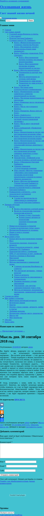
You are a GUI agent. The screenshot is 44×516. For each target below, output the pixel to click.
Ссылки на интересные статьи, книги (24, 228)
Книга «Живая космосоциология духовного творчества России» (27, 44)
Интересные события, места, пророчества (26, 313)
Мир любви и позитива (14, 298)
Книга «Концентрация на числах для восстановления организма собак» (29, 133)
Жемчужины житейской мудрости (23, 301)
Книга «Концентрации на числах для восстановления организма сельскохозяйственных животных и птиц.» (29, 144)
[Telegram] (22, 408)
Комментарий (6, 442)
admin (30, 347)
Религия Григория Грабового (21, 38)
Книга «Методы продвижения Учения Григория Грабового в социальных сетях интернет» (26, 183)
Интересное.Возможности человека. (23, 230)
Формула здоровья (16, 260)
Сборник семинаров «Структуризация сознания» (25, 167)
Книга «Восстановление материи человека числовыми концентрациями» (31, 59)
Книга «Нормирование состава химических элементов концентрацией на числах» (26, 94)
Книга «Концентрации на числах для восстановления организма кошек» (29, 137)
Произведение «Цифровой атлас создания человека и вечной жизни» (28, 159)
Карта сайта (9, 322)
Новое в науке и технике (19, 232)
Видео (11, 207)
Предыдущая (6, 331)
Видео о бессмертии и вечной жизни (29, 209)
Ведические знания (17, 303)
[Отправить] (22, 420)
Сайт (2, 470)
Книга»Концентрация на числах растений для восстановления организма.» (27, 119)
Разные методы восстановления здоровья (25, 239)
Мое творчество (15, 318)
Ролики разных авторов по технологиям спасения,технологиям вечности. (29, 220)
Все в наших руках (12, 237)
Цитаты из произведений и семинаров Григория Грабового (24, 189)
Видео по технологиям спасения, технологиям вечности (27, 212)
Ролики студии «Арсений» (29, 215)
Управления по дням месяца (30, 81)
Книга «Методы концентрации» (27, 70)
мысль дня (4, 427)
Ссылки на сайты (12, 296)
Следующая (19, 331)
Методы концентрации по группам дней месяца (29, 78)
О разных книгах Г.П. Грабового (22, 40)
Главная (8, 30)
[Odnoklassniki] (22, 412)
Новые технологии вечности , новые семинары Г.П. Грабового (24, 248)
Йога (11, 241)
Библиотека (14, 234)
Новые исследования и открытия (22, 226)
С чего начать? (15, 36)
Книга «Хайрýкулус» (22, 115)
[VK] (22, 404)
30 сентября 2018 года (20, 425)
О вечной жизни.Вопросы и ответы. (23, 34)
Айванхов (34, 425)
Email (3, 466)
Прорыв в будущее (12, 205)
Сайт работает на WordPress (11, 515)
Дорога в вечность (21, 275)
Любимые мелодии (17, 311)
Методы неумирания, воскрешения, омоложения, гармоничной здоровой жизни (29, 292)
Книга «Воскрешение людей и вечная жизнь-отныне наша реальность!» (26, 49)
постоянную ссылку (34, 427)
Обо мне (8, 320)
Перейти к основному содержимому (14, 1)
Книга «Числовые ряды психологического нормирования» (28, 88)
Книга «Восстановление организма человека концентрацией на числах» (29, 66)
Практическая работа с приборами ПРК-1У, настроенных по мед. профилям (25, 252)
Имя (2, 462)
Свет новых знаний (12, 32)
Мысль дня (13, 315)
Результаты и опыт (16, 196)
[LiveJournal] (22, 416)
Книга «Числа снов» (22, 156)
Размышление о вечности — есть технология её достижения (22, 193)
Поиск (2, 20)
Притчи (12, 305)
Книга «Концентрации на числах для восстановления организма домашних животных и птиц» (29, 151)
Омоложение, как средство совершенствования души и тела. (27, 287)
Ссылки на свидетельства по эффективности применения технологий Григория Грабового (27, 200)
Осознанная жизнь (15, 7)
